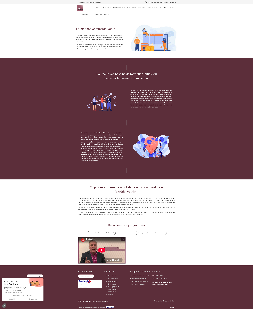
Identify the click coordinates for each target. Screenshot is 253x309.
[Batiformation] (80, 10)
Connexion (171, 307)
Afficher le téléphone (153, 2)
